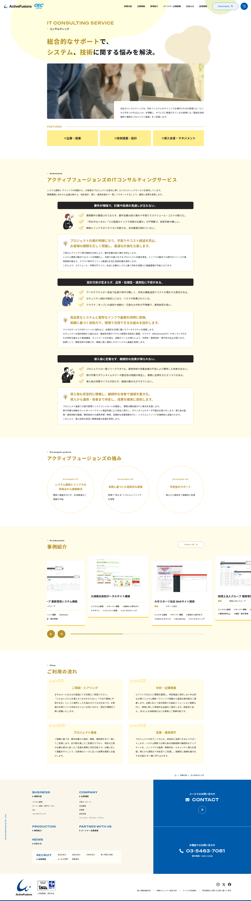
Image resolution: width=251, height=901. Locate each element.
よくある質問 (63, 859)
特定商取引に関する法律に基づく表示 (216, 890)
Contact (224, 6)
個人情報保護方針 (144, 890)
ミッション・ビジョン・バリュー (92, 817)
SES (33, 810)
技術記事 (82, 813)
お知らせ (190, 6)
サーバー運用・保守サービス (43, 806)
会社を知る (62, 854)
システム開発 (37, 802)
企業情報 (141, 6)
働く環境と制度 (107, 854)
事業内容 (128, 6)
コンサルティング (39, 813)
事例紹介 (154, 6)
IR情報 (81, 810)
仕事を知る (90, 854)
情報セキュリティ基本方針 (167, 890)
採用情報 (203, 6)
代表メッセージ (85, 802)
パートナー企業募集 (172, 6)
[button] (51, 634)
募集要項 (75, 859)
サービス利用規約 (189, 890)
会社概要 (82, 806)
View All (189, 544)
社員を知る (76, 854)
